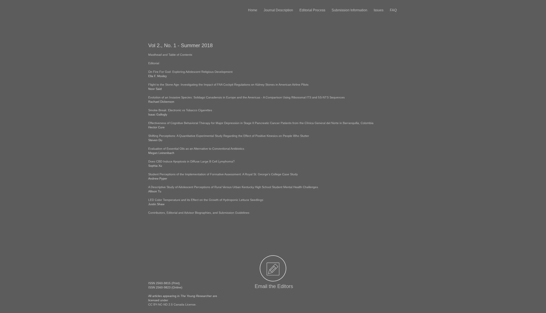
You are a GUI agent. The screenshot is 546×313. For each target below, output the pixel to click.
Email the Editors (273, 286)
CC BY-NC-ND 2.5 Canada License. (172, 304)
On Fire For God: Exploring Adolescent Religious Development (190, 71)
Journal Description (278, 10)
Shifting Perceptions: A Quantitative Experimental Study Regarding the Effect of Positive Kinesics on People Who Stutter (229, 135)
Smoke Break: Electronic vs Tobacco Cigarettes (180, 110)
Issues (378, 10)
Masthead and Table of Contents (170, 54)
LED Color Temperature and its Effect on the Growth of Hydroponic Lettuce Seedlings (206, 200)
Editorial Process (312, 10)
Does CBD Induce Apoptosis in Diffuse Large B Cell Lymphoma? (191, 161)
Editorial (153, 63)
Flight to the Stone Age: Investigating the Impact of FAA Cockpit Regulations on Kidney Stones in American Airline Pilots (228, 84)
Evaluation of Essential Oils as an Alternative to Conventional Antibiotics (196, 148)
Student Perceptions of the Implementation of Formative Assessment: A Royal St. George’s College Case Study (223, 174)
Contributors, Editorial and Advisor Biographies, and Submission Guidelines (198, 212)
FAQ (393, 10)
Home (252, 10)
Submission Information (349, 10)
